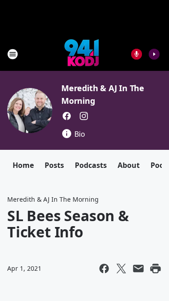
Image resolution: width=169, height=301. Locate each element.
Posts (54, 165)
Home (23, 165)
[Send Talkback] (136, 54)
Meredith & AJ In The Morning (53, 199)
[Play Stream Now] (154, 54)
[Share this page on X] (121, 268)
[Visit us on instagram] (83, 116)
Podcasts (91, 165)
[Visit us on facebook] (66, 116)
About (129, 165)
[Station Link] (81, 54)
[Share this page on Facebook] (104, 268)
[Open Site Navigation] (12, 54)
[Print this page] (155, 268)
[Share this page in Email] (138, 268)
